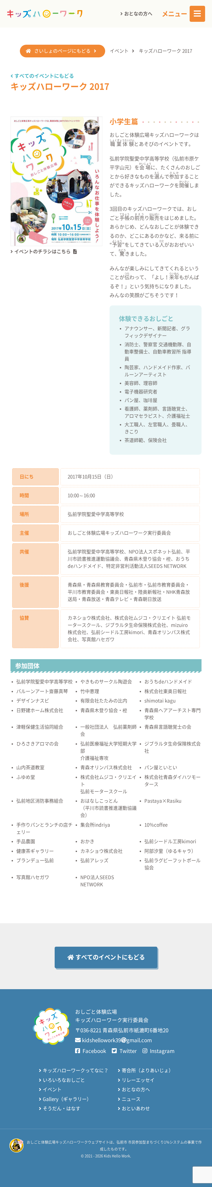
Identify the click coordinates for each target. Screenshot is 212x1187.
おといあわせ (136, 1108)
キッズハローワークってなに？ (75, 1070)
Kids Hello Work (117, 1156)
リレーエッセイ (138, 1080)
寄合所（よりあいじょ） (147, 1070)
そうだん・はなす (61, 1108)
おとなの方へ (138, 13)
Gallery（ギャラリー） (67, 1099)
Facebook (93, 1050)
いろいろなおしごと (64, 1080)
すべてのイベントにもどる (44, 75)
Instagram (161, 1050)
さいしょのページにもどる (62, 51)
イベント (119, 51)
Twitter (127, 1050)
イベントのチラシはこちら (42, 251)
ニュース (131, 1099)
